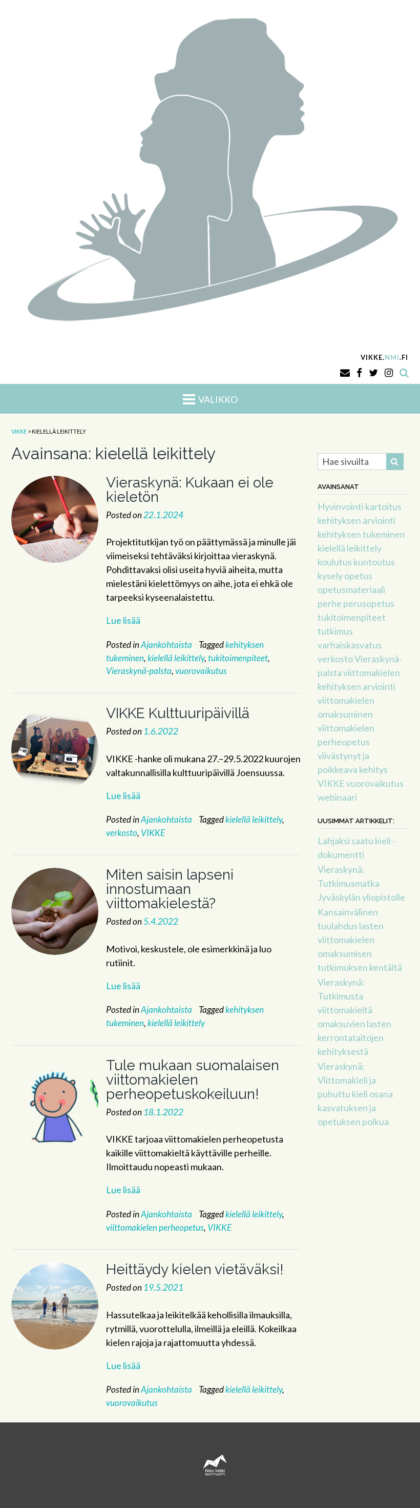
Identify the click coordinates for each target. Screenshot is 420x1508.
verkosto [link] (121, 832)
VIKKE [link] (153, 832)
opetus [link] (358, 575)
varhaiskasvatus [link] (350, 644)
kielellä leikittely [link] (176, 658)
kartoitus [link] (383, 506)
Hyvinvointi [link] (341, 506)
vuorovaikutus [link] (201, 670)
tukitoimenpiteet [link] (238, 658)
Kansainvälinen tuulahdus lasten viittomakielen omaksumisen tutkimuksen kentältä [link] (360, 939)
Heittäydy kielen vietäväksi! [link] (195, 1269)
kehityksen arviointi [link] (356, 520)
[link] (210, 167)
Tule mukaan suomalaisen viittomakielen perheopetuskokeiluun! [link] (192, 1080)
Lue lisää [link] (123, 620)
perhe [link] (330, 603)
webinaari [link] (337, 797)
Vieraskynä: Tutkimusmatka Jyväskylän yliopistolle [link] (361, 883)
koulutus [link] (335, 561)
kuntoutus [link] (374, 561)
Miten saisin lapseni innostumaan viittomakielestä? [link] (170, 889)
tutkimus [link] (335, 631)
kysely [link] (330, 575)
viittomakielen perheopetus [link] (155, 1227)
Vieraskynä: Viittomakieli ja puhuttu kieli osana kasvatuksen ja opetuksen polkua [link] (355, 1094)
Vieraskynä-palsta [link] (139, 670)
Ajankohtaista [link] (166, 644)
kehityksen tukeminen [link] (361, 534)
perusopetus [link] (368, 603)
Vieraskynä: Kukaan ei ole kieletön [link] (190, 489)
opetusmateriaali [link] (351, 589)
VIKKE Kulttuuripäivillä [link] (177, 713)
